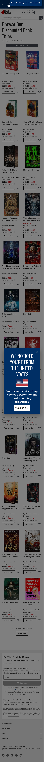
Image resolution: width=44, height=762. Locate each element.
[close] (36, 352)
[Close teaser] (9, 6)
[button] (26, 3)
